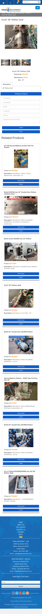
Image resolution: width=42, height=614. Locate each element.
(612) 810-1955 (23, 551)
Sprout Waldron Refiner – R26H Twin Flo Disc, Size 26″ (21, 379)
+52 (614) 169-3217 (23, 568)
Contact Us (20, 529)
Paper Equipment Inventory (15, 13)
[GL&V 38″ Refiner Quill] (21, 36)
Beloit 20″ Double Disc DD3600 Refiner (18, 332)
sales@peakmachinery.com (23, 553)
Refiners (28, 13)
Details (21, 184)
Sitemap (21, 532)
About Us (20, 525)
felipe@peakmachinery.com (23, 571)
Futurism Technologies (21, 607)
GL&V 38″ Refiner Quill (12, 285)
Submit (21, 127)
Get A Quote (20, 527)
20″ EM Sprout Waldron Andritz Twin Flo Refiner (19, 146)
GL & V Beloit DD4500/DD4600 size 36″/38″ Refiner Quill (20, 472)
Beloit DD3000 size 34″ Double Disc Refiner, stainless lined (20, 193)
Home (3, 13)
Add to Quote (21, 180)
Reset (21, 131)
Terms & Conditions (26, 601)
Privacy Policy (14, 601)
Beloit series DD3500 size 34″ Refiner (17, 239)
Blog (21, 534)
